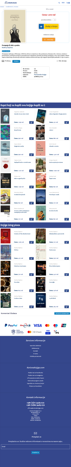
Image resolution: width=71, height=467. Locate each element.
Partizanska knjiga (40, 74)
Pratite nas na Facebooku (35, 372)
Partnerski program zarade (35, 381)
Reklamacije (35, 348)
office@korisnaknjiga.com (35, 408)
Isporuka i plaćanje (35, 345)
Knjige (2, 6)
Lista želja (50, 39)
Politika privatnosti (35, 356)
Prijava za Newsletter (35, 386)
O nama (35, 353)
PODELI (16, 61)
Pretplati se (35, 452)
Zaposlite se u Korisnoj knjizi (35, 383)
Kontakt (35, 351)
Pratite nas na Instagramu (35, 375)
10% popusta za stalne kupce (35, 378)
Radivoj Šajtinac (7, 47)
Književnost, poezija (12, 6)
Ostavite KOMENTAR (62, 313)
